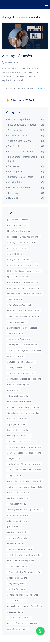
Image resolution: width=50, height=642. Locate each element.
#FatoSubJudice (14, 299)
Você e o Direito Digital (20, 140)
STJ (27, 498)
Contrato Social (14, 225)
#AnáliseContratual (16, 589)
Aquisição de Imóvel (18, 56)
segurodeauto (13, 327)
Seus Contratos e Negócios (22, 124)
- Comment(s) (26, 88)
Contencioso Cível (17, 135)
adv (25, 327)
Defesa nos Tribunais (30, 237)
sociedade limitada (26, 487)
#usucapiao (12, 435)
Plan (36, 265)
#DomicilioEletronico (17, 566)
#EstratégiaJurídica (33, 606)
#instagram (25, 441)
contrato (34, 623)
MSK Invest (24, 407)
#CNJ (9, 560)
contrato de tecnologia (17, 629)
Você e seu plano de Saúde (22, 151)
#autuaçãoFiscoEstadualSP (28, 350)
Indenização (33, 288)
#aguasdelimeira (15, 362)
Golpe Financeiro (15, 413)
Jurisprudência (14, 526)
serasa (38, 271)
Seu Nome (13, 166)
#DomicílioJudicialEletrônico (20, 572)
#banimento (35, 447)
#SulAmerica (35, 469)
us (30, 435)
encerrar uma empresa (18, 492)
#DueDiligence (14, 606)
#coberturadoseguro (17, 322)
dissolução (37, 481)
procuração (12, 219)
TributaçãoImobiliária (17, 509)
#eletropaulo (29, 373)
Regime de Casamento (17, 248)
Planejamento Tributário (18, 259)
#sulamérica (20, 469)
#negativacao (13, 458)
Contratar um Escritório (20, 176)
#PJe (38, 572)
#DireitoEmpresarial (16, 600)
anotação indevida (15, 288)
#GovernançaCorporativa (19, 617)
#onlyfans (12, 441)
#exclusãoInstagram (16, 447)
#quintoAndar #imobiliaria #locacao (24, 464)
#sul (9, 469)
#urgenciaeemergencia (18, 481)
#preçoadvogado (29, 344)
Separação (12, 242)
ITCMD (10, 356)
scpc (16, 276)
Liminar (35, 407)
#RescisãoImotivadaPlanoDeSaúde (23, 316)
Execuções (12, 237)
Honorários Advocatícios (18, 231)
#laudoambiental (15, 333)
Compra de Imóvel (17, 193)
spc (9, 276)
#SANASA (30, 362)
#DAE (28, 367)
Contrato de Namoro (32, 293)
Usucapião (13, 198)
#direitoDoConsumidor (18, 396)
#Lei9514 (11, 555)
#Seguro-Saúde (14, 310)
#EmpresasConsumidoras (19, 401)
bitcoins (11, 418)
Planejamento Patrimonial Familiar (22, 158)
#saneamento (13, 373)
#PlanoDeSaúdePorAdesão (19, 305)
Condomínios (15, 182)
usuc (23, 435)
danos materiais (30, 282)
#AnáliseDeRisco (15, 594)
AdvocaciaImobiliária (17, 521)
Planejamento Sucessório (19, 265)
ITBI (9, 271)
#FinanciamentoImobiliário (19, 549)
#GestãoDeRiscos (15, 612)
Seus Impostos (16, 130)
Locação (24, 219)
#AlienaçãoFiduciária (17, 538)
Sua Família (14, 146)
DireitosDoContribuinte (18, 532)
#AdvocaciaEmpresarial (30, 555)
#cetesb (33, 327)
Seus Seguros (15, 171)
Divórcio (24, 242)
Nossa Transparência (19, 119)
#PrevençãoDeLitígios (17, 623)
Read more (43, 88)
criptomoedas (32, 413)
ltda (40, 487)
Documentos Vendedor (18, 430)
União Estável (13, 293)
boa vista (25, 276)
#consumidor (13, 390)
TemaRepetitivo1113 (16, 504)
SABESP (20, 356)
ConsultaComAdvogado (18, 384)
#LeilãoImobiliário (15, 543)
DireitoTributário (15, 498)
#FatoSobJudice (14, 253)
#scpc (20, 452)
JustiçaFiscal (36, 509)
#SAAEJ (10, 367)
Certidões (22, 418)
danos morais (13, 282)
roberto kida (11, 62)
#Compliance (32, 594)
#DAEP (20, 367)
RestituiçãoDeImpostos (18, 515)
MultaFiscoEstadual (23, 271)
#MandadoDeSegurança (18, 339)
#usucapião (12, 344)
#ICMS (10, 350)
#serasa (11, 452)
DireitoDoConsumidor (20, 187)
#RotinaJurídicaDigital (17, 577)
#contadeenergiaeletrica (18, 379)
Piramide (11, 407)
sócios (33, 242)
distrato (11, 487)
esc (26, 225)
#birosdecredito (33, 452)
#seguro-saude (14, 475)
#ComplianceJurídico (24, 560)
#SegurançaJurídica (16, 583)
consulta (37, 379)
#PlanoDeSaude (32, 310)
